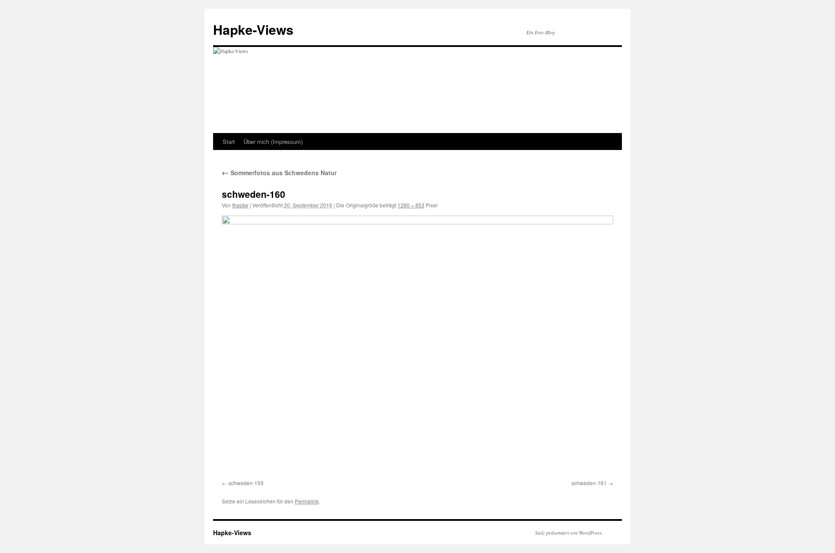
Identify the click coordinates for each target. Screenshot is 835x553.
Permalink (307, 501)
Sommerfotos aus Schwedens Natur (279, 172)
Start (229, 141)
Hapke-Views (253, 29)
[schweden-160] (417, 346)
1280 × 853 (410, 205)
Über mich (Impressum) (273, 141)
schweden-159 (246, 482)
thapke (240, 205)
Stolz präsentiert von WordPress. (569, 532)
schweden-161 (589, 482)
